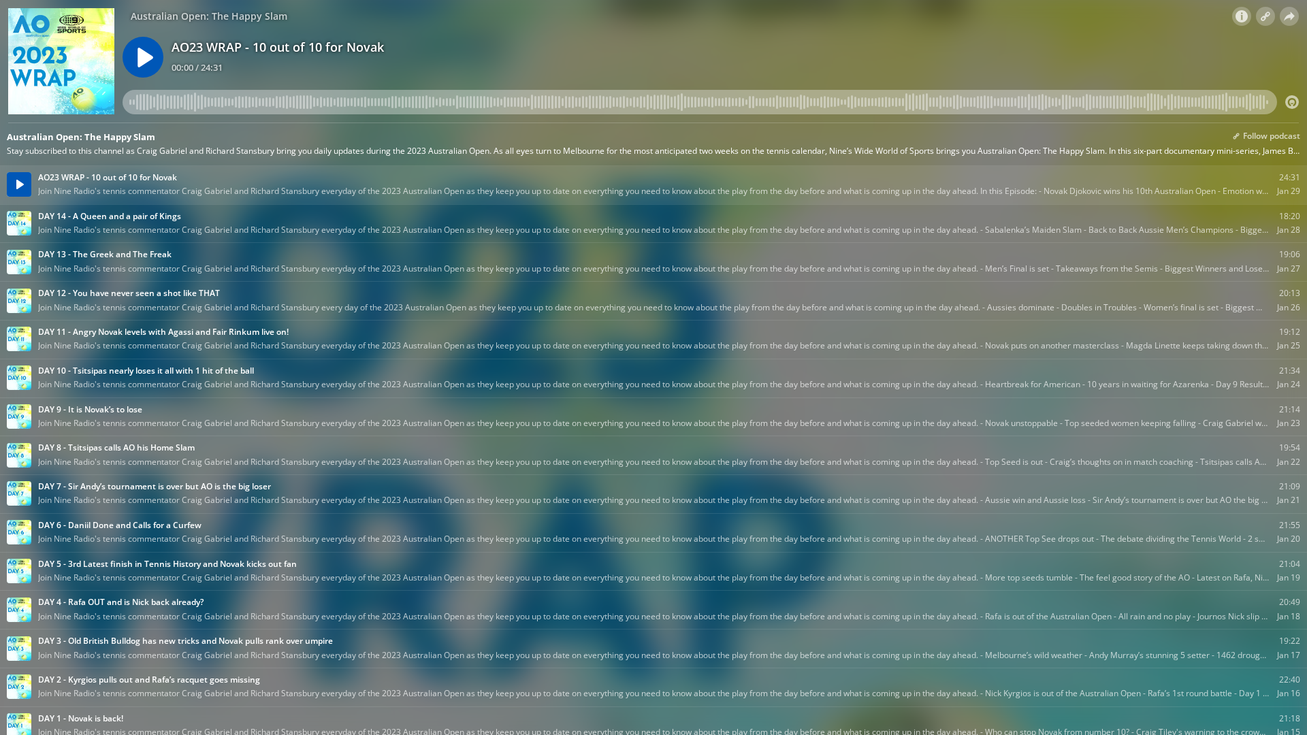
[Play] (143, 57)
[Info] (1241, 16)
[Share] (1289, 16)
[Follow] (1265, 16)
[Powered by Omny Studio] (1292, 102)
